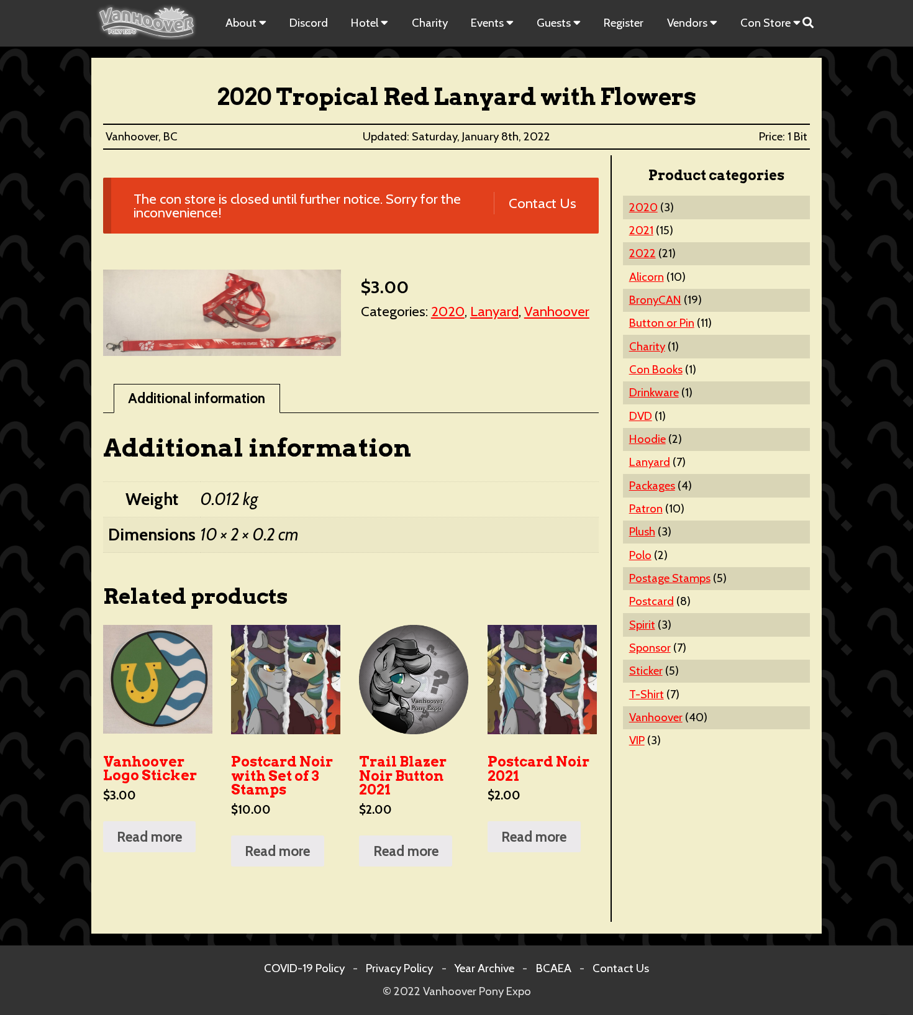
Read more (149, 836)
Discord (308, 23)
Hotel (364, 23)
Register (623, 23)
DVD (640, 416)
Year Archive (484, 968)
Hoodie (647, 439)
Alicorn (646, 277)
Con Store (765, 23)
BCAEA (553, 968)
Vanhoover (556, 311)
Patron (646, 508)
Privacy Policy (399, 968)
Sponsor (650, 647)
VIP (637, 740)
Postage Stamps (670, 578)
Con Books (656, 369)
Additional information (196, 398)
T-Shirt (646, 694)
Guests (554, 23)
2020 (448, 311)
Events (487, 23)
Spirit (642, 624)
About (241, 23)
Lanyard (494, 311)
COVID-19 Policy (304, 968)
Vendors (687, 23)
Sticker (646, 670)
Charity (430, 23)
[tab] (197, 398)
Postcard (651, 601)
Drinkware (654, 392)
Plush (642, 531)
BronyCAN (655, 300)
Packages (652, 485)
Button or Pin (661, 323)
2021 (641, 230)
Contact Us (542, 203)
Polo (640, 555)
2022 (642, 253)
